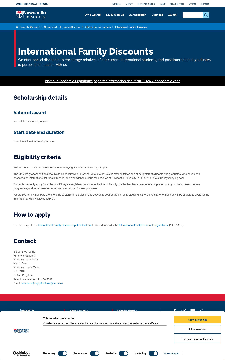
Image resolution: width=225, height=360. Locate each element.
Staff (162, 4)
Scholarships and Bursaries (97, 26)
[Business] (157, 18)
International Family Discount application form (64, 225)
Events (192, 4)
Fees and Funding (71, 26)
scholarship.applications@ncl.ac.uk (42, 283)
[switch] (94, 353)
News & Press (177, 4)
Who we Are (93, 14)
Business (157, 14)
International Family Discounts (131, 26)
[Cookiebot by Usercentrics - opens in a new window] (21, 353)
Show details (171, 353)
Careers (116, 4)
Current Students (146, 4)
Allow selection (197, 329)
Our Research (137, 14)
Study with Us (115, 14)
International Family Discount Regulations (143, 225)
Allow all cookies (197, 319)
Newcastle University (29, 26)
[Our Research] (137, 18)
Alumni (172, 14)
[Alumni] (172, 18)
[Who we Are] (93, 18)
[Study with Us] (115, 18)
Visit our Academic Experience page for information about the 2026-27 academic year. (112, 81)
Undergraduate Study (32, 4)
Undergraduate (51, 26)
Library (129, 4)
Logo (31, 15)
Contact (205, 4)
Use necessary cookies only (197, 339)
